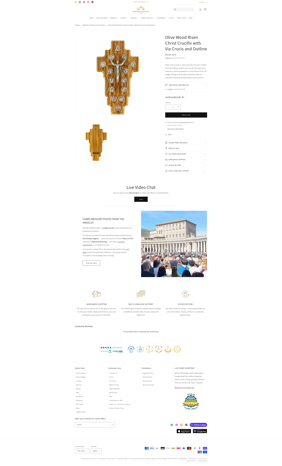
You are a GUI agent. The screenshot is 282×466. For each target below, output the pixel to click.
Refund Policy (147, 377)
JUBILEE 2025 (81, 412)
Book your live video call (184, 387)
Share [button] (170, 135)
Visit (141, 199)
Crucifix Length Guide (173, 97)
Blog (77, 408)
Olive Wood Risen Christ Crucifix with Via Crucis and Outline (131, 25)
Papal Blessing (114, 389)
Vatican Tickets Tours (116, 408)
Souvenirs (79, 396)
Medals (78, 389)
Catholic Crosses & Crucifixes (93, 25)
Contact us (113, 373)
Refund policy (193, 458)
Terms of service (191, 461)
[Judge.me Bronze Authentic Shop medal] (158, 349)
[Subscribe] (112, 424)
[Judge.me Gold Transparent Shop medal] (149, 349)
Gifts (77, 393)
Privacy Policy (147, 381)
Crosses (79, 381)
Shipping (168, 58)
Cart (110, 396)
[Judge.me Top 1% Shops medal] (168, 349)
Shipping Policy (148, 373)
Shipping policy (202, 461)
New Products (81, 373)
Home (77, 25)
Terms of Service (148, 385)
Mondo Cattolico (91, 458)
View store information (175, 129)
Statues (78, 385)
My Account (113, 393)
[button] (175, 9)
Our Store (112, 381)
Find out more (91, 263)
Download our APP (116, 400)
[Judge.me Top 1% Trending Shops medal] (177, 349)
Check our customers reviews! (120, 404)
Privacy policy (203, 458)
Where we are (114, 385)
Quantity (168, 103)
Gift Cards (79, 404)
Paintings (79, 400)
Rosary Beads (80, 377)
